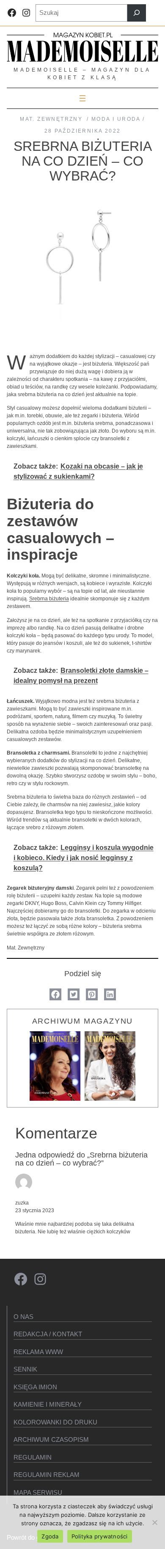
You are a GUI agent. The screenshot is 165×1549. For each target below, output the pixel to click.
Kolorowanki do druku (55, 1422)
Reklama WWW (38, 1351)
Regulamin (33, 1457)
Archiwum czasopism (51, 1439)
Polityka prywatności (100, 1536)
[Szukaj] (136, 13)
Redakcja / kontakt (48, 1334)
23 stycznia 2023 (34, 1210)
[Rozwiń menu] (82, 98)
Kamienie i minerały (48, 1404)
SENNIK (25, 1369)
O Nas (23, 1316)
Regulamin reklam (47, 1474)
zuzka (22, 1203)
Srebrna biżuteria (49, 599)
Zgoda (49, 1536)
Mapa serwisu (38, 1492)
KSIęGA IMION (35, 1387)
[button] (55, 994)
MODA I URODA (115, 119)
